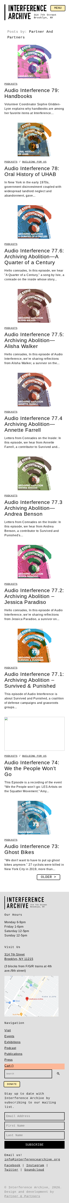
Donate (12, 1084)
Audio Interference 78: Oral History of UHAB (31, 171)
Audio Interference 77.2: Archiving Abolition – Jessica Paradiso (34, 596)
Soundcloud (34, 1170)
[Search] (58, 1073)
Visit (7, 1030)
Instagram (35, 1165)
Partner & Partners (22, 1196)
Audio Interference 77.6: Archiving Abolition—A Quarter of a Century (34, 256)
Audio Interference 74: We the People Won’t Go (31, 768)
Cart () (9, 1065)
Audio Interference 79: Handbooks (31, 93)
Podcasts (10, 84)
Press (8, 1059)
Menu (58, 8)
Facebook (12, 1165)
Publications (13, 1053)
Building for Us (34, 162)
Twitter (11, 1170)
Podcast (10, 1048)
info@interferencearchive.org (32, 1159)
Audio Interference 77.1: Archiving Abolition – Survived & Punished (34, 680)
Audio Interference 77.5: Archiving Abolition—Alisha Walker (34, 340)
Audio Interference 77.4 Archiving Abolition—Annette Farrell (33, 424)
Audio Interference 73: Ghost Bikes (31, 849)
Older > (48, 877)
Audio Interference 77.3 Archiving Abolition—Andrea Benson (33, 508)
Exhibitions (12, 1042)
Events (9, 1036)
